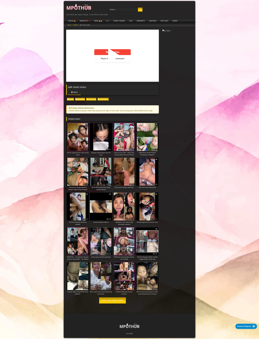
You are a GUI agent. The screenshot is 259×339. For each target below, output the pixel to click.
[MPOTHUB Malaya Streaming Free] (78, 8)
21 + (107, 21)
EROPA (175, 21)
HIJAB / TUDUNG (119, 21)
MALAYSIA (152, 21)
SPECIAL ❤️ (84, 21)
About (75, 92)
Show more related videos (112, 300)
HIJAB (75, 25)
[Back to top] (253, 333)
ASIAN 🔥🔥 (98, 21)
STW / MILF (164, 21)
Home (69, 25)
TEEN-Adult (92, 99)
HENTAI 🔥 (72, 21)
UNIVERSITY (141, 21)
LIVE (130, 21)
